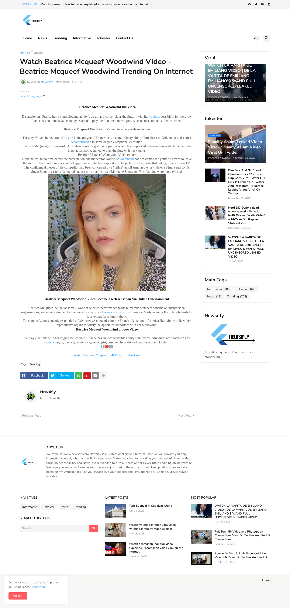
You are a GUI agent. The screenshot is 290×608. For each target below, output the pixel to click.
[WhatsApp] (78, 375)
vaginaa (154, 116)
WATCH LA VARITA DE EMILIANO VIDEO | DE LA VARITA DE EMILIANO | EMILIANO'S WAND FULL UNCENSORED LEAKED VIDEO (246, 247)
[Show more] (103, 375)
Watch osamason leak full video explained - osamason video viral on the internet (156, 548)
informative (82, 38)
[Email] (95, 375)
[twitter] (256, 4)
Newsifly (48, 392)
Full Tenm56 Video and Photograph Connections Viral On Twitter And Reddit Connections (242, 535)
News (42, 38)
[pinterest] (269, 4)
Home (27, 38)
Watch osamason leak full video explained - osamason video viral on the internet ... (96, 4)
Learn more (38, 587)
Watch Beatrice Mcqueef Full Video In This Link (106, 355)
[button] (256, 38)
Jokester (103, 38)
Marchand (127, 159)
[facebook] (249, 4)
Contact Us (124, 38)
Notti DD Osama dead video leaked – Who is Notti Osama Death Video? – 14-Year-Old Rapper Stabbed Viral (246, 215)
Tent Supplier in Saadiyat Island (150, 506)
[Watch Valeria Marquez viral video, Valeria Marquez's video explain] (115, 530)
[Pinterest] (87, 375)
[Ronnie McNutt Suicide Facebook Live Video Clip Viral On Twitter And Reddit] (201, 558)
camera (49, 342)
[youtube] (262, 4)
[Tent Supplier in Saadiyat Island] (115, 511)
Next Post (184, 416)
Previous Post (31, 416)
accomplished (80, 142)
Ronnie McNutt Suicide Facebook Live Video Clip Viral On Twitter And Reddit (241, 555)
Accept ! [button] (18, 596)
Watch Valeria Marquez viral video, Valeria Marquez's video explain (152, 527)
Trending (60, 38)
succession (114, 312)
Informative (218, 289)
